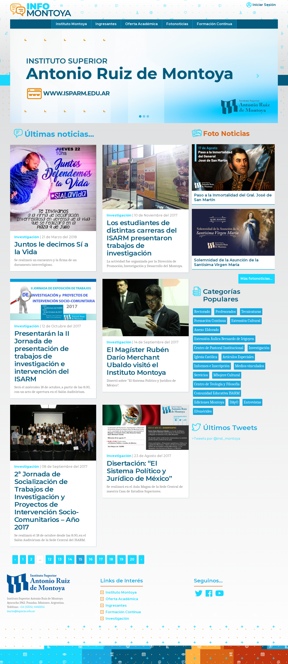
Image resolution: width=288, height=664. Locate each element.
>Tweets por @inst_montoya (216, 439)
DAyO (234, 402)
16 (91, 559)
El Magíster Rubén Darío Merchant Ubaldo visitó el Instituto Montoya (138, 360)
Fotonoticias (177, 24)
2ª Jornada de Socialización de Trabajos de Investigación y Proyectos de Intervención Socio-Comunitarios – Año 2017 (46, 500)
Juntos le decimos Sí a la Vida (51, 248)
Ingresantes (106, 24)
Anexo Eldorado (206, 330)
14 (70, 559)
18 (111, 559)
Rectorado (202, 311)
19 (121, 559)
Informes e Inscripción (212, 366)
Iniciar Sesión (264, 5)
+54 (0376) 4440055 (32, 607)
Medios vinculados (249, 366)
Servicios (201, 375)
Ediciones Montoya (209, 402)
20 (132, 559)
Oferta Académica (141, 24)
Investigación (26, 237)
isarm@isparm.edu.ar (21, 611)
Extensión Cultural (245, 321)
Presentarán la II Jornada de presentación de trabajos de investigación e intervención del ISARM (41, 356)
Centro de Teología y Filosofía (217, 384)
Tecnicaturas (251, 311)
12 (49, 559)
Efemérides (203, 411)
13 (60, 559)
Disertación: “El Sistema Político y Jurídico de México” (139, 471)
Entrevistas (252, 402)
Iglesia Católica (205, 357)
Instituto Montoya (71, 24)
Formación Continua (214, 24)
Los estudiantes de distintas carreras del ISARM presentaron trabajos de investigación (142, 238)
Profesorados (225, 311)
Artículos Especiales (238, 357)
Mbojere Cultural (226, 375)
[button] (30, 76)
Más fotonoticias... (256, 279)
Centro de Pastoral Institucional (218, 348)
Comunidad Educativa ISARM (217, 393)
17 (101, 559)
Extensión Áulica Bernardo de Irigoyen (224, 339)
